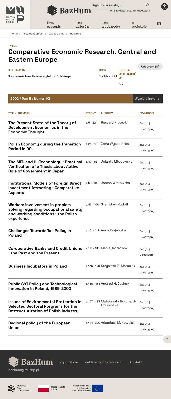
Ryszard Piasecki (114, 122)
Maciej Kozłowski (114, 248)
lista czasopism (33, 33)
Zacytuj (145, 123)
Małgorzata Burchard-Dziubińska (118, 303)
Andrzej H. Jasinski (115, 284)
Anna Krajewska (113, 230)
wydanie (75, 33)
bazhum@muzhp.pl (23, 370)
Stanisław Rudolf (114, 204)
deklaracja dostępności (103, 362)
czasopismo (56, 33)
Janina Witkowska (115, 183)
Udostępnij (147, 129)
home (14, 33)
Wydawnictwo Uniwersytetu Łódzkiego (39, 76)
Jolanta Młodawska (116, 161)
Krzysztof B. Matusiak (118, 266)
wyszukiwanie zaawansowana (130, 10)
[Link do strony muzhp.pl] (15, 14)
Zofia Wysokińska (115, 144)
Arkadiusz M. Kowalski (118, 323)
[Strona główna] (69, 10)
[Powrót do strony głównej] (30, 362)
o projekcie (139, 24)
